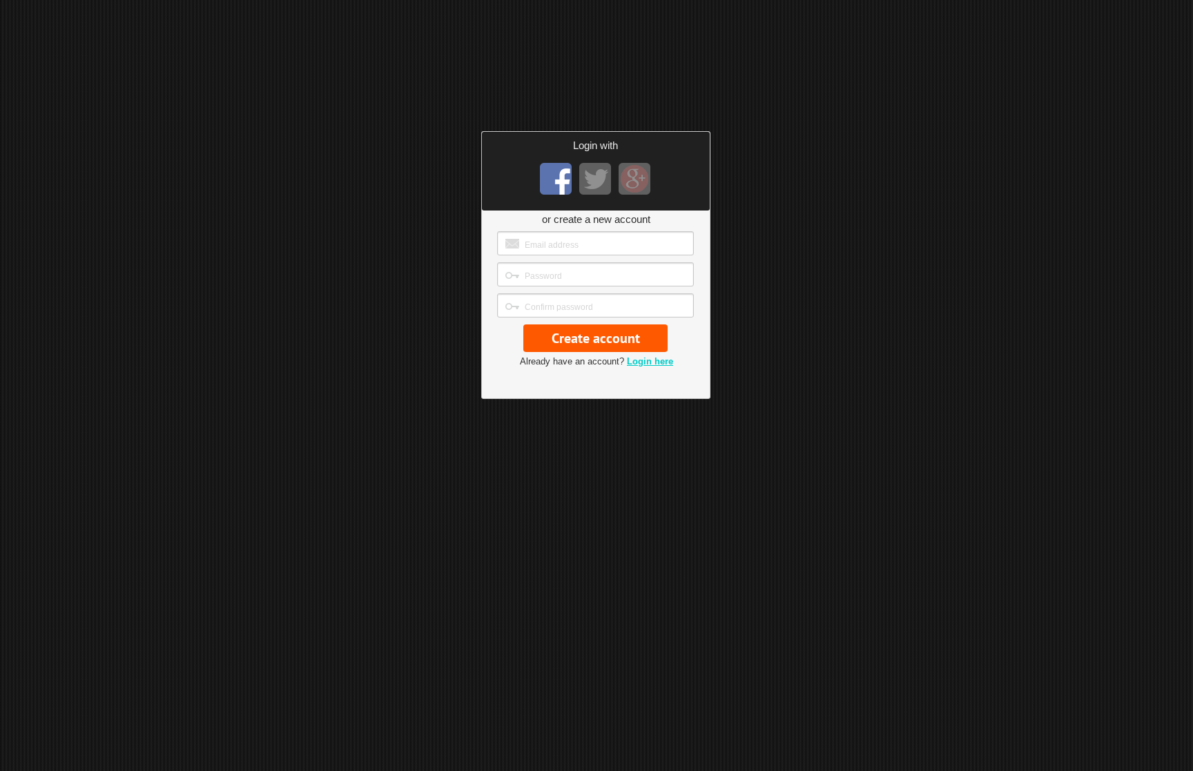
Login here (650, 361)
